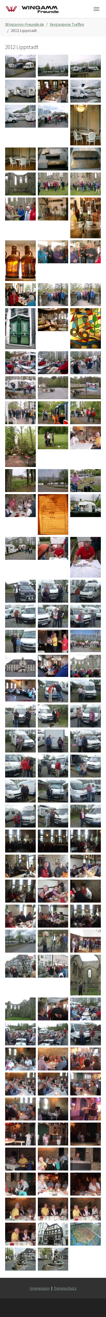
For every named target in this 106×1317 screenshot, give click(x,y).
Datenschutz (65, 1288)
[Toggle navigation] (96, 9)
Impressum (40, 1288)
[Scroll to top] (95, 1305)
